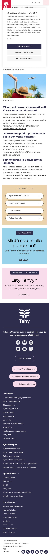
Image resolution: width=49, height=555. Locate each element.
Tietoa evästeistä (10, 540)
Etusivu (15, 8)
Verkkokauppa (9, 439)
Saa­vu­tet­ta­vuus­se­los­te (12, 546)
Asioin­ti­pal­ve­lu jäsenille (13, 506)
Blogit (5, 485)
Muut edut (7, 427)
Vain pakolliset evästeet (24, 52)
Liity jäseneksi (15, 211)
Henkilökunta (9, 514)
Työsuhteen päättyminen (14, 460)
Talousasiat (8, 525)
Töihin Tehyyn (9, 532)
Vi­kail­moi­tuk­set (10, 529)
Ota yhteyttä (9, 502)
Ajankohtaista (27, 8)
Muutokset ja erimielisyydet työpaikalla (20, 464)
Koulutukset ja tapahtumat (14, 431)
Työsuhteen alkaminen (13, 452)
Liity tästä (24, 295)
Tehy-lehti (7, 435)
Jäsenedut (8, 394)
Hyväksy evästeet (24, 46)
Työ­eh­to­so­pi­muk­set (11, 449)
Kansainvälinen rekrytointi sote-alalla (19, 467)
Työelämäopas (10, 445)
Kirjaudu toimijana (26, 384)
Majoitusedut (8, 416)
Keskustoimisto (10, 510)
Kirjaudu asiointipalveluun (26, 377)
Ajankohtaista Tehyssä (19, 196)
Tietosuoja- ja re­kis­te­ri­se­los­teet (16, 543)
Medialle (6, 521)
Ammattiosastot (10, 517)
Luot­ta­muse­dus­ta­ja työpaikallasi (17, 398)
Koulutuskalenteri (17, 203)
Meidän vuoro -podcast (13, 496)
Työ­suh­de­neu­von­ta (11, 401)
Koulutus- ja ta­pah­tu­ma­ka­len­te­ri (17, 492)
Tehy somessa (24, 358)
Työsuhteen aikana (11, 456)
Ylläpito (6, 552)
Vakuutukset (8, 413)
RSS (4, 549)
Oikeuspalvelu (9, 405)
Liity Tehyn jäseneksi (26, 369)
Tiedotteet (7, 481)
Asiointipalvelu (15, 218)
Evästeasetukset (24, 59)
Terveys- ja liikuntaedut (13, 424)
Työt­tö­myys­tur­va (10, 409)
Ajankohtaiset (9, 478)
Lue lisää (23, 260)
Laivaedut (7, 420)
